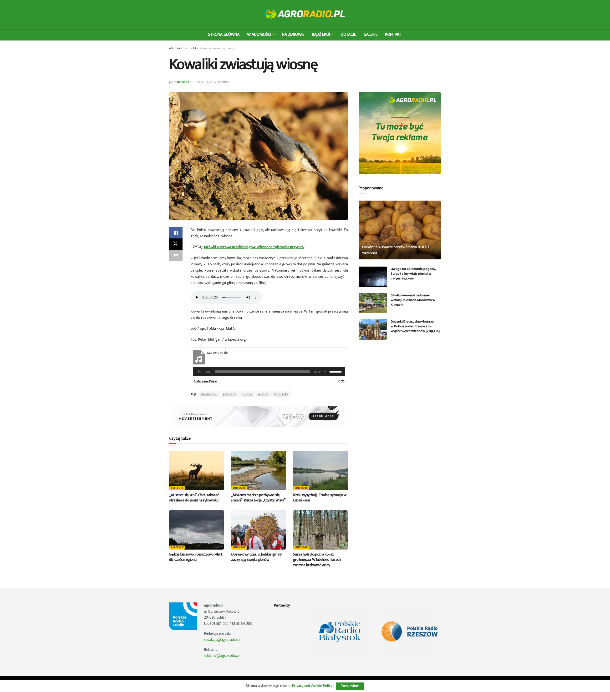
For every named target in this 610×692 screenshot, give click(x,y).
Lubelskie (223, 82)
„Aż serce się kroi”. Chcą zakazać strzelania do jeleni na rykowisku (194, 498)
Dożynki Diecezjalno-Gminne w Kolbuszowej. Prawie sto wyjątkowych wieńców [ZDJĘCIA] (415, 326)
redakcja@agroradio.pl (222, 639)
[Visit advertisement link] (258, 416)
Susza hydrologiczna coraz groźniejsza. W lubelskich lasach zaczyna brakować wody (317, 559)
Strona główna (223, 34)
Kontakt (393, 34)
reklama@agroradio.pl (221, 655)
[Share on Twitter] (176, 244)
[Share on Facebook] (176, 232)
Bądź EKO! (321, 34)
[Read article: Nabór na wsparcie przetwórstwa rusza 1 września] (400, 230)
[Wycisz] (325, 371)
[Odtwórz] (199, 371)
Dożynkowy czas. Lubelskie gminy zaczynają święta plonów (256, 557)
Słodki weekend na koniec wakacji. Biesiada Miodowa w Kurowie (413, 300)
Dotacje (348, 34)
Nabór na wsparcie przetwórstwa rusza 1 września (395, 250)
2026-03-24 (204, 82)
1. (205, 381)
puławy (247, 394)
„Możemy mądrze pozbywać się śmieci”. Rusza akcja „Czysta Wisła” (258, 498)
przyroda (229, 394)
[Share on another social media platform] (176, 255)
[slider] (336, 371)
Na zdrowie (293, 34)
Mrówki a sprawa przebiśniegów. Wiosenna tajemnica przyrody (254, 247)
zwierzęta (281, 394)
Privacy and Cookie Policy (312, 686)
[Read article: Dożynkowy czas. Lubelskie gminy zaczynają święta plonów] (258, 529)
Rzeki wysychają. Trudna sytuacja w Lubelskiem (319, 498)
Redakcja (183, 82)
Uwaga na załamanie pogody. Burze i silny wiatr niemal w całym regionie (413, 273)
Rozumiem (350, 686)
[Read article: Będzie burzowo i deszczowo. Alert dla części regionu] (196, 529)
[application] (269, 371)
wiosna (263, 394)
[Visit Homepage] (305, 14)
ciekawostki (209, 394)
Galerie (370, 34)
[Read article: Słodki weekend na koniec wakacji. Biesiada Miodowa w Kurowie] (373, 303)
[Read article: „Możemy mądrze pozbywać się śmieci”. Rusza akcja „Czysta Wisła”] (258, 470)
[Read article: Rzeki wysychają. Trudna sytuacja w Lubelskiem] (320, 470)
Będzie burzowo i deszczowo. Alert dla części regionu (195, 557)
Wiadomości (259, 34)
